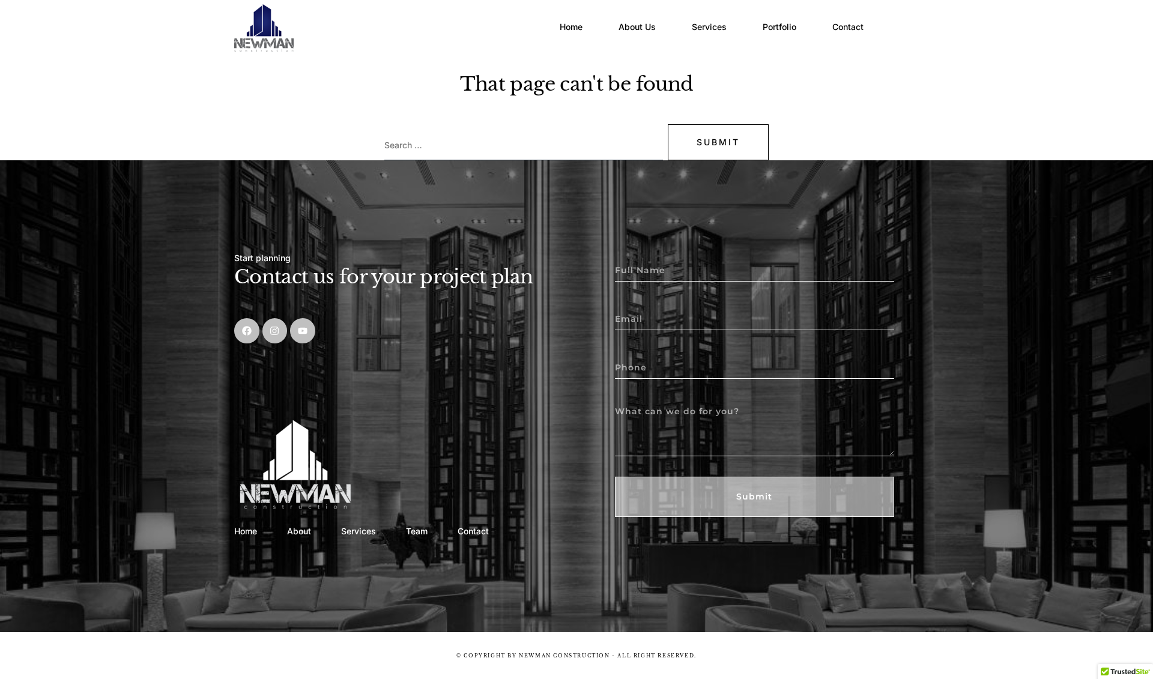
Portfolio (779, 27)
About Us (637, 27)
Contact (848, 27)
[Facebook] (246, 330)
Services (709, 27)
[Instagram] (275, 330)
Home (571, 27)
